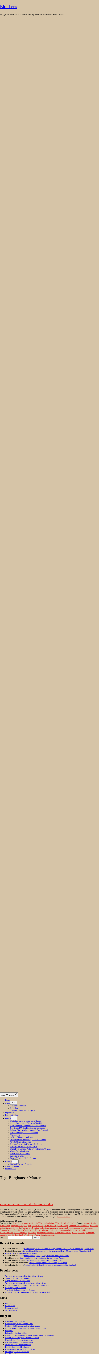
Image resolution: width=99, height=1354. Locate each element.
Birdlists (8, 1161)
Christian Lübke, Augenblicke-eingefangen (22, 1326)
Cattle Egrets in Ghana (19, 1151)
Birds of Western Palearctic (21, 1164)
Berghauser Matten (35, 1225)
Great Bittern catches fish (20, 1142)
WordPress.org (11, 1310)
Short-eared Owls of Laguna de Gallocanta (27, 1128)
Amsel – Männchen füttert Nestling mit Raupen (43, 1260)
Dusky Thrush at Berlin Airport (23, 1158)
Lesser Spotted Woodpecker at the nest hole (28, 1125)
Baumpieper (5, 1225)
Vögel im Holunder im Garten (17, 1281)
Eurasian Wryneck (12, 1228)
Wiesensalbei (39, 1235)
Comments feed (11, 1308)
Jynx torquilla (80, 1230)
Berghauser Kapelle (19, 1225)
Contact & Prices (12, 1166)
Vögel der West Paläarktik (66, 1223)
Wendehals (28, 1235)
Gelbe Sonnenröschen (49, 1228)
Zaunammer (50, 1235)
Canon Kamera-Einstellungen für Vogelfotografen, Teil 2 (28, 1292)
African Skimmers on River (21, 1137)
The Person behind (18, 1106)
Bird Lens (8, 6)
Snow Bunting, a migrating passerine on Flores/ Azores (46, 1256)
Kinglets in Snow (17, 1156)
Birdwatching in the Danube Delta (19, 1324)
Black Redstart (50, 1225)
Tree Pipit (19, 1235)
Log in (8, 1303)
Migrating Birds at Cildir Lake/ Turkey (26, 1121)
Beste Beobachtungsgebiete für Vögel (28, 1223)
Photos (8, 1118)
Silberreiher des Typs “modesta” (18, 1278)
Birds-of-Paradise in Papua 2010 (23, 1146)
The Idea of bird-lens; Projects (22, 1110)
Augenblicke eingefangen (15, 1321)
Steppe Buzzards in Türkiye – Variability (26, 1123)
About (7, 1103)
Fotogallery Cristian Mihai (16, 1333)
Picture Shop (10, 1169)
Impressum (9, 1113)
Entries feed (10, 1306)
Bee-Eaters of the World (20, 1153)
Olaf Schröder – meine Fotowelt (18, 1345)
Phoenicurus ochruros (45, 1232)
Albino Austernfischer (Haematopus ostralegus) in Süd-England (50, 1265)
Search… (4, 1237)
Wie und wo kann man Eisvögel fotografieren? (24, 1276)
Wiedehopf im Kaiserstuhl (15, 1288)
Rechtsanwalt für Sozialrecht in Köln (20, 1349)
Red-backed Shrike (63, 1232)
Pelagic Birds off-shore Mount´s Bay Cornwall (29, 1130)
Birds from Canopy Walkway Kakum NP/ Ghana (30, 1149)
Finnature (9, 1331)
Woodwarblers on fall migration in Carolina (28, 1139)
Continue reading (64, 1216)
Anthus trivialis (90, 1223)
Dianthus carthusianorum (79, 1225)
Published (14, 1108)
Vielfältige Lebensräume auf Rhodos (20, 1290)
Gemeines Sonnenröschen (69, 1228)
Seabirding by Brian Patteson (17, 1352)
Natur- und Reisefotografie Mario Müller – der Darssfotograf (30, 1335)
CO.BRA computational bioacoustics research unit (25, 1328)
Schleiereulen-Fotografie (27, 1253)
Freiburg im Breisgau (30, 1228)
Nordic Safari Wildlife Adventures (19, 1340)
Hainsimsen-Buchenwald (24, 1230)
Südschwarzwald (7, 1235)
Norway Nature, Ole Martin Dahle (19, 1342)
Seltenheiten (49, 1223)
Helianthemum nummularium (61, 1230)
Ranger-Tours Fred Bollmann (17, 1347)
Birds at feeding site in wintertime (24, 1132)
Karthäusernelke (6, 1232)
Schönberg (90, 1232)
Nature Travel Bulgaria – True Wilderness (22, 1338)
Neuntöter (32, 1232)
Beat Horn (9, 1253)
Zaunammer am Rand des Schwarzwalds (26, 1204)
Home (7, 1100)
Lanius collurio (20, 1232)
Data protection (11, 1115)
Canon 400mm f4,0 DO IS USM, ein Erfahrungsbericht (28, 1285)
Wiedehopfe (15, 1135)
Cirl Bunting (62, 1225)
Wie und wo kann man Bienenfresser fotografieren (25, 1283)
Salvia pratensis (78, 1232)
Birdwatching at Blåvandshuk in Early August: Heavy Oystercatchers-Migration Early (59, 1249)
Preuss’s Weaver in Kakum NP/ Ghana (26, 1144)
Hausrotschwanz (42, 1230)
